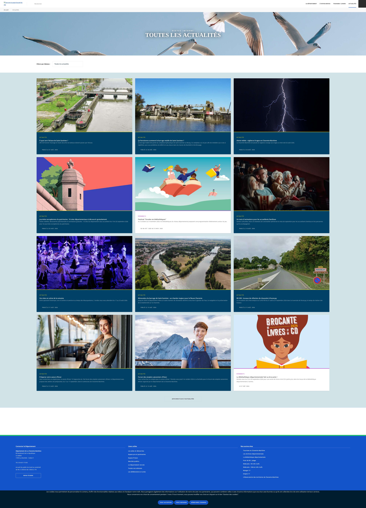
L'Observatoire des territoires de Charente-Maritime (261, 477)
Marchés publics (133, 461)
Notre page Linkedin (194, 424)
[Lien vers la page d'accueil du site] (13, 4)
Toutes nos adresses (135, 468)
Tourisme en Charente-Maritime (254, 450)
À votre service (325, 3)
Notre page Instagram (165, 424)
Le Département (311, 3)
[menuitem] (311, 4)
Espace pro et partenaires (137, 454)
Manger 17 (246, 470)
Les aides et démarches (136, 451)
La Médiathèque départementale (254, 457)
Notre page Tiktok (186, 424)
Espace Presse (133, 458)
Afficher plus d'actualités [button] (183, 399)
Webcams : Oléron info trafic (252, 467)
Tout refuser (181, 502)
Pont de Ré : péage (249, 460)
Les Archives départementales (253, 454)
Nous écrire (28, 475)
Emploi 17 (246, 474)
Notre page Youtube (201, 424)
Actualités (352, 3)
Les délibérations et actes (137, 472)
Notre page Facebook (172, 424)
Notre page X (179, 424)
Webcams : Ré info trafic (251, 464)
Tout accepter (166, 502)
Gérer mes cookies (198, 502)
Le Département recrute (136, 465)
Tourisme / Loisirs (339, 3)
